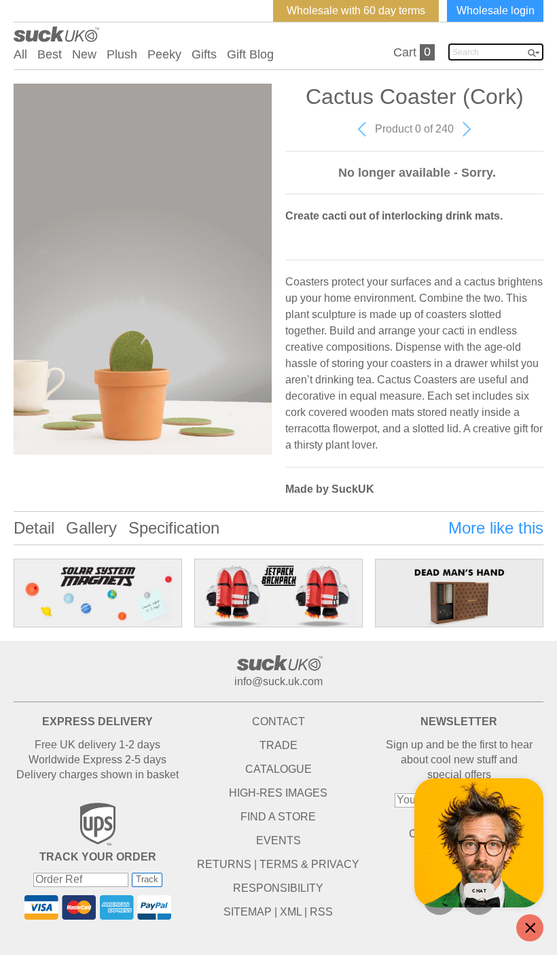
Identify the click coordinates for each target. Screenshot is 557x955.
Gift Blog (250, 54)
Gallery (91, 528)
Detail (34, 528)
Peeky (164, 54)
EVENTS (278, 840)
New (84, 54)
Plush (122, 54)
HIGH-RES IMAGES (278, 793)
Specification (173, 528)
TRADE (278, 745)
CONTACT (278, 721)
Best (49, 54)
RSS (321, 912)
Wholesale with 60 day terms (356, 10)
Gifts (204, 54)
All (20, 54)
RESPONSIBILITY (278, 888)
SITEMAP (247, 912)
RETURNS (224, 864)
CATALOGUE (278, 769)
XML (291, 912)
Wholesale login (495, 10)
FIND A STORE (278, 816)
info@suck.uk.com (278, 681)
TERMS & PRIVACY (309, 864)
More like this (495, 528)
